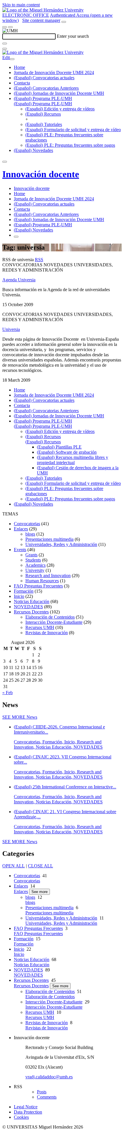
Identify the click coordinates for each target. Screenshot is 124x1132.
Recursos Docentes (31, 611)
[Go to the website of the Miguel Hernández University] (43, 9)
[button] (43, 103)
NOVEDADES (28, 606)
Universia (11, 329)
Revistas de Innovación (46, 632)
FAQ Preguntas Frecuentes (38, 585)
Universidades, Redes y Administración (61, 544)
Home (19, 67)
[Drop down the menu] (10, 27)
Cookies (21, 1117)
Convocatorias (27, 523)
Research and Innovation (48, 575)
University (34, 570)
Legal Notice (25, 1106)
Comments (47, 1097)
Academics (35, 565)
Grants (31, 554)
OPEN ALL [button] (13, 865)
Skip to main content (21, 4)
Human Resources (42, 580)
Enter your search (73, 36)
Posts (41, 1091)
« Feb (7, 692)
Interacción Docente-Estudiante (53, 622)
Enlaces (21, 528)
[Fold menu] (12, 59)
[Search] (4, 43)
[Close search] (4, 49)
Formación (23, 591)
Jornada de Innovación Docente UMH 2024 (54, 72)
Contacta (22, 82)
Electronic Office (25, 15)
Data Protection (28, 1112)
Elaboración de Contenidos (50, 617)
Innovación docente (40, 174)
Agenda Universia (18, 279)
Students (33, 559)
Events (20, 549)
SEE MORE (19, 717)
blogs (30, 534)
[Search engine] (63, 22)
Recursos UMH (39, 627)
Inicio (19, 596)
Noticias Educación (31, 601)
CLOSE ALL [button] (40, 865)
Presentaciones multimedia (49, 539)
